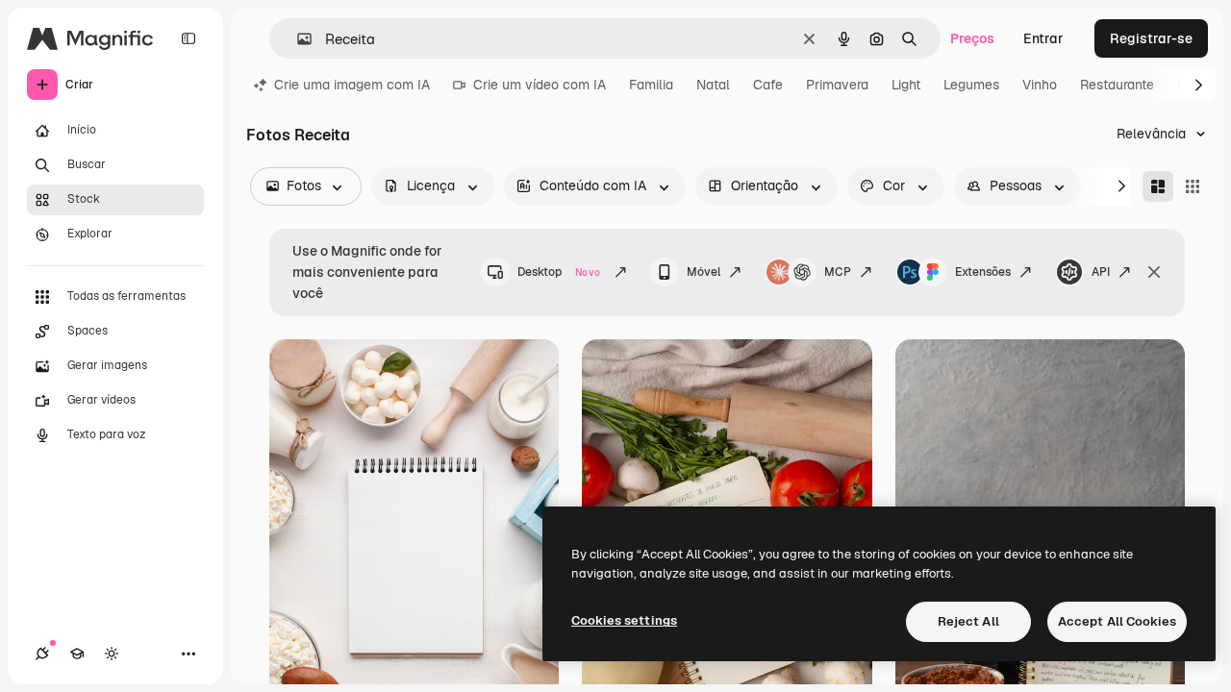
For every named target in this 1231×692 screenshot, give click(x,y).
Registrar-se (1151, 38)
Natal (713, 84)
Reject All (968, 621)
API (1101, 272)
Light (906, 84)
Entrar (1043, 38)
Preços (972, 38)
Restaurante (1117, 84)
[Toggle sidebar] (188, 38)
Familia (651, 84)
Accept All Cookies (1117, 621)
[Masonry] (1158, 186)
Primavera (837, 84)
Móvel (703, 272)
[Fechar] (1154, 272)
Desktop (558, 272)
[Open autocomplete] (296, 39)
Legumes (971, 84)
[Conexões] (42, 653)
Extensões (983, 272)
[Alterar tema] (111, 653)
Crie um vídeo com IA (539, 84)
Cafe (768, 84)
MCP (837, 272)
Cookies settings (624, 620)
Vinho (1039, 84)
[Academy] (77, 653)
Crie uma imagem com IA (352, 84)
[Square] (1192, 186)
